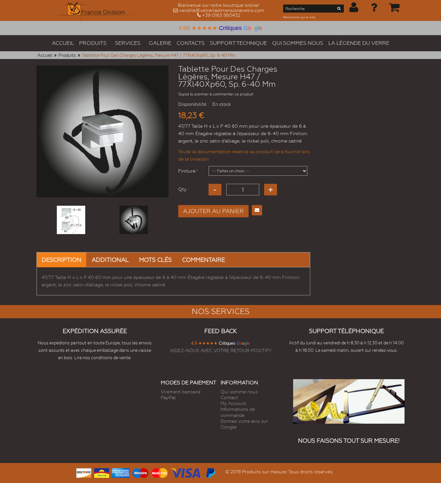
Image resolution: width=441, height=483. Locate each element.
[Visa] (186, 472)
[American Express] (120, 472)
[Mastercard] (159, 472)
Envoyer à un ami (257, 210)
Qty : (183, 189)
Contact (229, 397)
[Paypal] (210, 472)
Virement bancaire (180, 391)
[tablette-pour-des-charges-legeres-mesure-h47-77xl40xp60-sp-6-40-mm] (71, 220)
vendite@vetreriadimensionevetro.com (221, 10)
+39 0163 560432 (221, 15)
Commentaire (203, 259)
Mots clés (155, 259)
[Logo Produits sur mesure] (97, 10)
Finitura (186, 170)
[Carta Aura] (101, 472)
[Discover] (83, 472)
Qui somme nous (239, 391)
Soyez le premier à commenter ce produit (215, 94)
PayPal (168, 397)
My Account (233, 403)
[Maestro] (140, 472)
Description (61, 259)
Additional (110, 259)
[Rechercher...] (339, 10)
